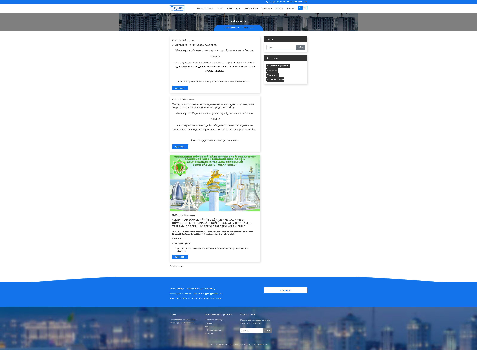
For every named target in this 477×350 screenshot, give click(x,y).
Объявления (272, 75)
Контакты (291, 8)
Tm (305, 8)
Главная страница (204, 8)
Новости (266, 8)
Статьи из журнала (275, 79)
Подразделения (233, 8)
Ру (300, 8)
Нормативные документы (278, 66)
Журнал (279, 8)
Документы (250, 8)
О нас (220, 8)
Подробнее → (180, 88)
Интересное (272, 70)
